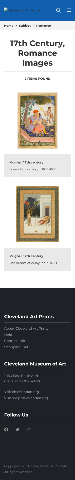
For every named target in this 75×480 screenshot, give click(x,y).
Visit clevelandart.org (21, 392)
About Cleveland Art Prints (26, 328)
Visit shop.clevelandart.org (26, 398)
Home (8, 25)
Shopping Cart (16, 347)
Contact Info (14, 341)
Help (8, 335)
